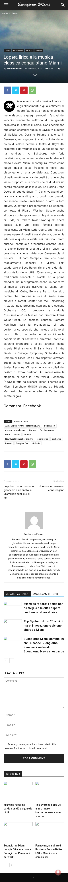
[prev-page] (6, 660)
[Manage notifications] (58, 872)
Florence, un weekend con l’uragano (51, 488)
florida (32, 430)
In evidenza (18, 50)
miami (17, 434)
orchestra (56, 438)
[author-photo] (34, 529)
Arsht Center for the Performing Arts (22, 425)
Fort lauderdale (47, 430)
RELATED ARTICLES (17, 594)
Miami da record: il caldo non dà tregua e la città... (18, 808)
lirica (7, 434)
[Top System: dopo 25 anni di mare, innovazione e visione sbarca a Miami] (13, 625)
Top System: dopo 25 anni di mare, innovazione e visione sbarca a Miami (43, 625)
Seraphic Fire (22, 443)
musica (27, 434)
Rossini (8, 443)
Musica (29, 50)
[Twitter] (15, 90)
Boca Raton (49, 425)
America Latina (21, 421)
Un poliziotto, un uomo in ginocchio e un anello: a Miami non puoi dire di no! (19, 492)
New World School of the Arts (19, 438)
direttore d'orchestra (15, 430)
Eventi (14, 13)
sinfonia (36, 443)
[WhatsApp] (32, 90)
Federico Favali (14, 68)
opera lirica (42, 438)
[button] (6, 5)
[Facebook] (7, 90)
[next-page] (11, 660)
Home (5, 13)
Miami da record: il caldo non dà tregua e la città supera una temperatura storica (43, 608)
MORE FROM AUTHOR (45, 594)
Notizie (39, 50)
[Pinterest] (24, 90)
